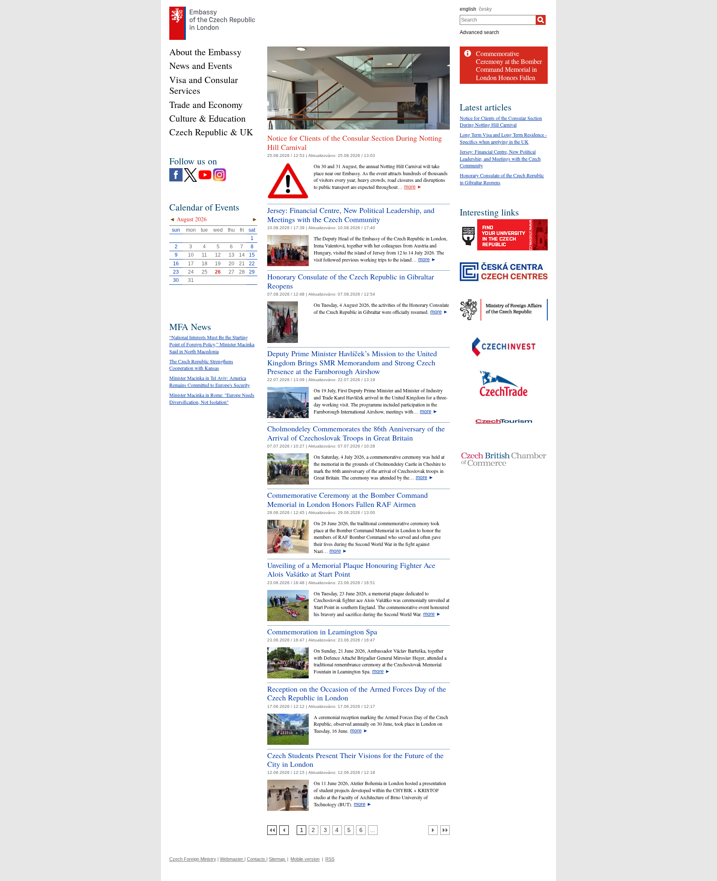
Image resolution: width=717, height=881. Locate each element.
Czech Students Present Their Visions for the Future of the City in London (355, 759)
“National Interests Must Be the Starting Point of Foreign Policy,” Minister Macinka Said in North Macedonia (211, 344)
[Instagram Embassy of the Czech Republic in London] (219, 170)
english (468, 9)
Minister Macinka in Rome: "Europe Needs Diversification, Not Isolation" (211, 398)
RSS (329, 859)
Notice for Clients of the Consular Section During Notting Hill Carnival (354, 142)
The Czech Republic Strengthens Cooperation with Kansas (201, 365)
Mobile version (304, 859)
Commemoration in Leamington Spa (322, 631)
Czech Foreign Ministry (192, 859)
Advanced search (479, 32)
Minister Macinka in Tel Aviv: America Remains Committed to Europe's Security (209, 381)
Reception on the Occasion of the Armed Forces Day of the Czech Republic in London (356, 693)
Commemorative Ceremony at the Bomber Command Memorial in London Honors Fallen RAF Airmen (347, 499)
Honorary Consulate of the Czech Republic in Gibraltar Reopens (350, 281)
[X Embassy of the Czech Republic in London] (190, 170)
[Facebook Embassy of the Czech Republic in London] (176, 170)
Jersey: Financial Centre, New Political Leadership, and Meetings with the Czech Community (350, 214)
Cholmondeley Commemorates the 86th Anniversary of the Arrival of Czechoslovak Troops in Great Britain (356, 433)
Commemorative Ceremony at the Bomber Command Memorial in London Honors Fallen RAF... (509, 69)
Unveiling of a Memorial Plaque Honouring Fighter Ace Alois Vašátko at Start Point (351, 569)
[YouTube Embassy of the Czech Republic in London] (205, 170)
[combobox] (498, 20)
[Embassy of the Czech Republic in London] (212, 9)
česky (485, 9)
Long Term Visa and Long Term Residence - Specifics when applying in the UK (503, 138)
